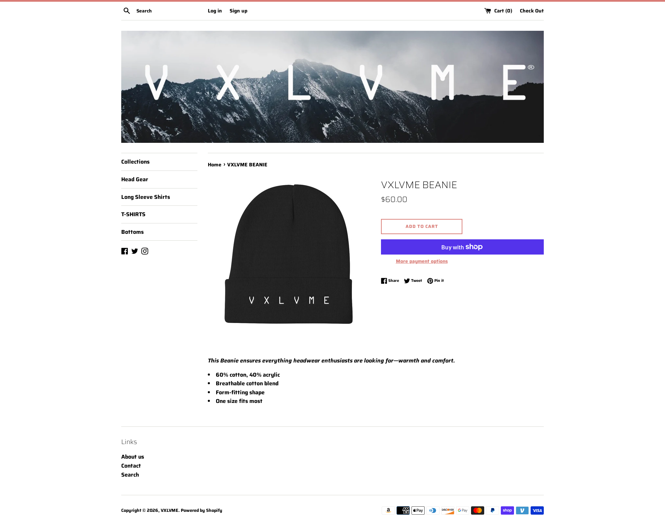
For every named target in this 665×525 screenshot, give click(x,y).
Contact (131, 465)
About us (132, 456)
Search (130, 474)
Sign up (238, 11)
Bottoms (132, 232)
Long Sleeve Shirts (145, 197)
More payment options (422, 261)
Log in (215, 11)
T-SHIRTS (133, 214)
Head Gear (134, 179)
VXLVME (169, 510)
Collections (135, 161)
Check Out (532, 11)
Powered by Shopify (201, 510)
